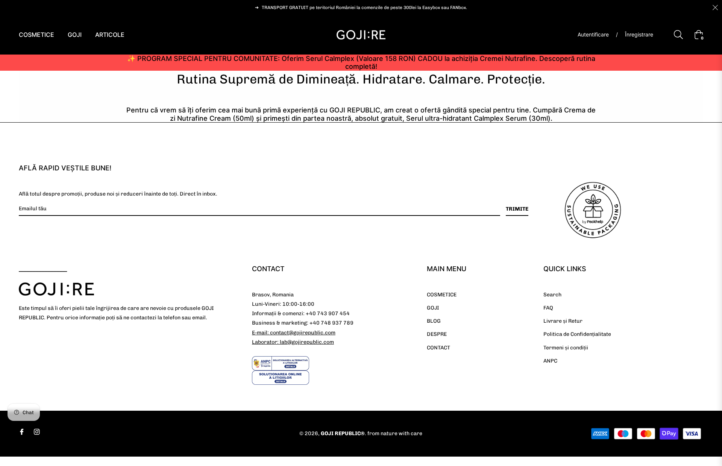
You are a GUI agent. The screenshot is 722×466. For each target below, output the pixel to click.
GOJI (433, 308)
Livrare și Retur (562, 321)
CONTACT (438, 348)
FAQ (548, 308)
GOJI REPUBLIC (341, 433)
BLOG (434, 321)
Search (552, 294)
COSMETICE (442, 294)
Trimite (517, 209)
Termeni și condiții (565, 348)
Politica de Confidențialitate (577, 334)
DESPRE (437, 334)
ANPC (550, 361)
